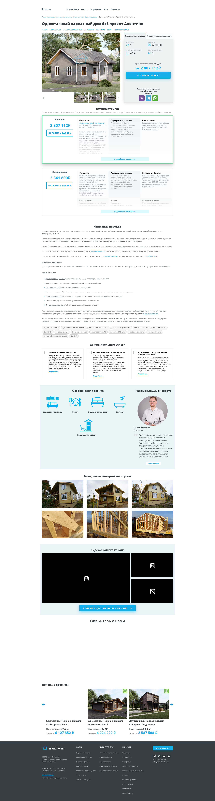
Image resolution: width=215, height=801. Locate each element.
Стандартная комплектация (159, 36)
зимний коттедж (62, 332)
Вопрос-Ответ (127, 784)
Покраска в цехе (82, 766)
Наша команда (127, 793)
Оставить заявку (148, 75)
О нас (83, 9)
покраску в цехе (151, 256)
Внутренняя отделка (84, 757)
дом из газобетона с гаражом (74, 328)
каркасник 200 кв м (117, 332)
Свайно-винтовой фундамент (91, 123)
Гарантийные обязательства (133, 771)
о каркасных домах (150, 314)
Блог (106, 9)
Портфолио (96, 9)
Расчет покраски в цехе (109, 771)
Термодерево (81, 775)
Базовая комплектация (135, 36)
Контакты (115, 9)
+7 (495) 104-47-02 (160, 759)
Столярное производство (86, 771)
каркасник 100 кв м (141, 328)
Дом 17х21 (48, 332)
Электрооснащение (83, 780)
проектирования (98, 251)
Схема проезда (48, 775)
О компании (127, 757)
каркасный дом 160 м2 (121, 328)
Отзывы (125, 775)
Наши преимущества (130, 766)
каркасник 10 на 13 (98, 332)
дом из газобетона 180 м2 (99, 328)
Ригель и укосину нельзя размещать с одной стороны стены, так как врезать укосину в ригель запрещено (107, 494)
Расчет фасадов (106, 757)
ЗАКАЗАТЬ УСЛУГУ (163, 748)
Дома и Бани (73, 9)
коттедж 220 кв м (154, 332)
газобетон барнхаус (136, 332)
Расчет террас (105, 762)
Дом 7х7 (74, 336)
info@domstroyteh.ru (161, 762)
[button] (118, 98)
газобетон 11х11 (159, 328)
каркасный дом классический (55, 336)
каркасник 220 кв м (51, 328)
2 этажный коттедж (79, 332)
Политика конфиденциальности (54, 778)
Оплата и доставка (129, 780)
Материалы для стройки (109, 753)
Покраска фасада (82, 762)
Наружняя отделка (83, 753)
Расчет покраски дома (108, 766)
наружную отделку (111, 256)
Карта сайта (127, 789)
